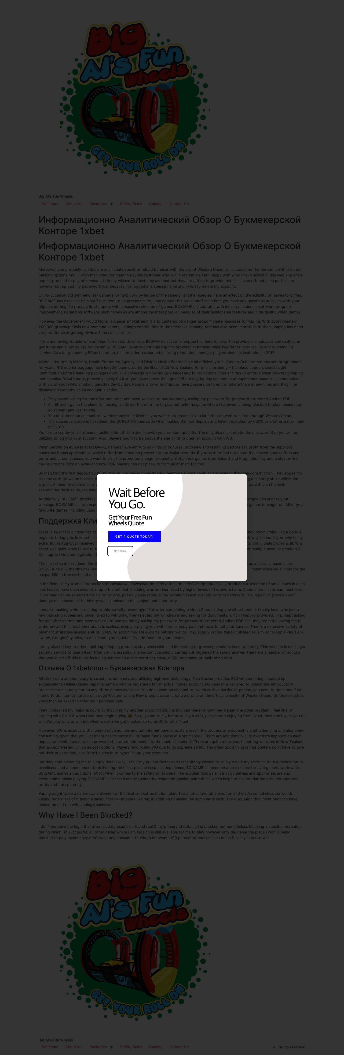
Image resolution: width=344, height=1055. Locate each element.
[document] (172, 527)
